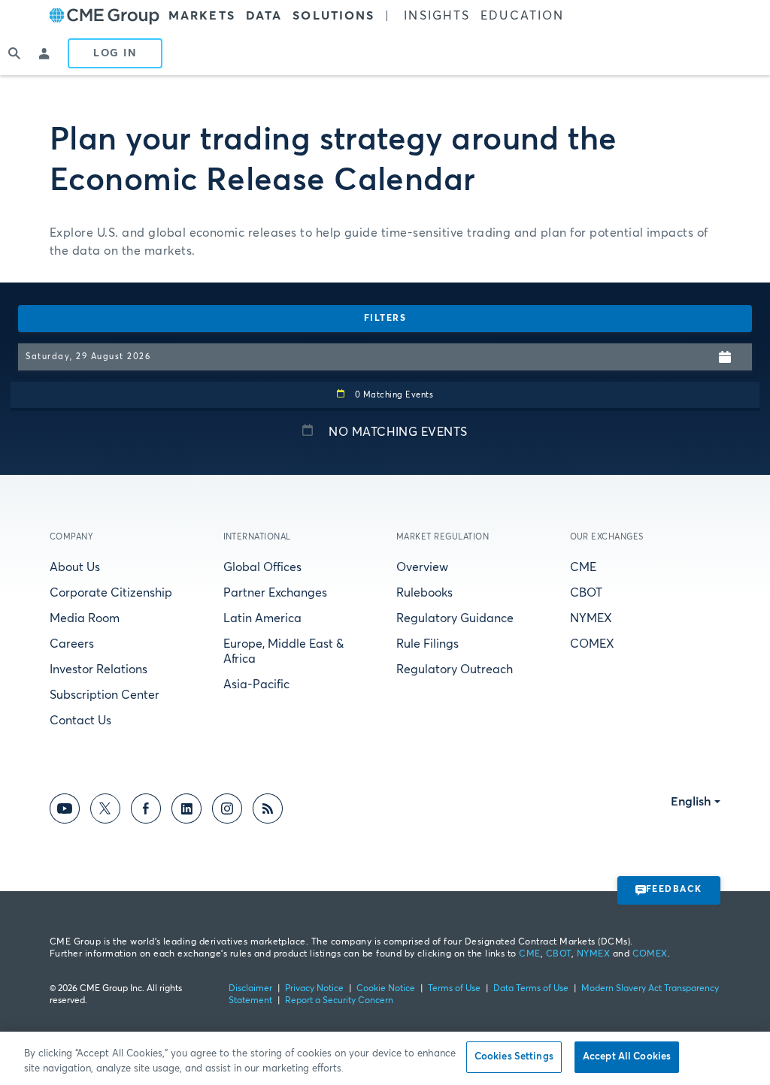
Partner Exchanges (275, 593)
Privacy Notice (314, 988)
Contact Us (80, 721)
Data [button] (264, 16)
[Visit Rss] (268, 811)
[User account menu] (45, 53)
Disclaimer (250, 988)
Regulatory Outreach (454, 669)
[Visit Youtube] (65, 811)
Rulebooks (424, 593)
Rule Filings (427, 644)
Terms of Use (454, 988)
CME (583, 567)
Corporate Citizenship (111, 593)
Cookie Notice (385, 988)
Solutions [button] (333, 16)
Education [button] (522, 16)
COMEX (592, 644)
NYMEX (591, 618)
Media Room (85, 618)
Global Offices (262, 567)
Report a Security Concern (339, 1000)
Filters (385, 318)
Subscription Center (104, 695)
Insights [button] (437, 16)
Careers (72, 644)
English (691, 802)
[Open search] (15, 53)
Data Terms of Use (530, 988)
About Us (75, 567)
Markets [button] (201, 16)
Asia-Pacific (256, 685)
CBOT (586, 593)
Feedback (674, 889)
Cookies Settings (513, 1057)
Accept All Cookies (627, 1057)
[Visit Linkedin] (186, 811)
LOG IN (115, 53)
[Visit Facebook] (146, 811)
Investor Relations (98, 669)
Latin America (262, 618)
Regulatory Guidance (455, 618)
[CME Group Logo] (104, 16)
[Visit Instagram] (227, 811)
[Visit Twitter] (105, 811)
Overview (422, 567)
